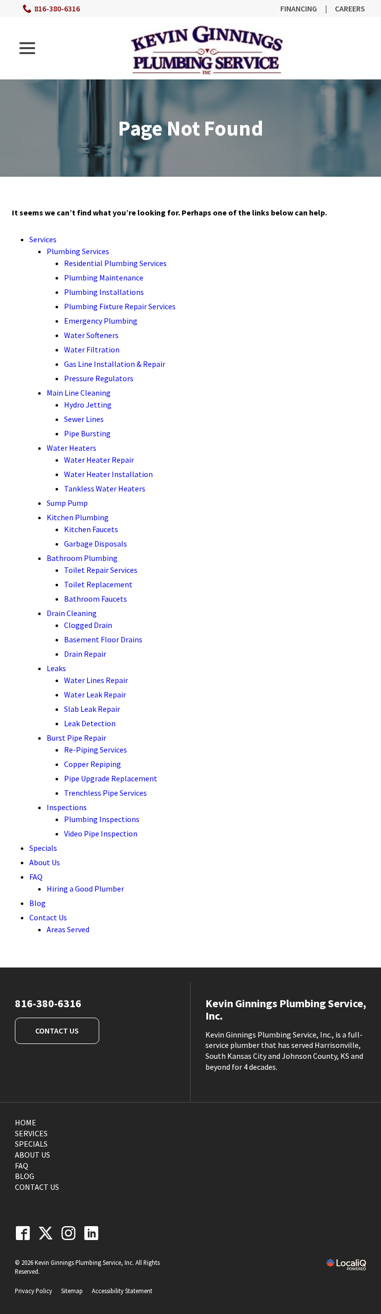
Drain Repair (85, 654)
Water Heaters (71, 448)
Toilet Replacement (98, 584)
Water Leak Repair (95, 694)
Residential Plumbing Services (115, 263)
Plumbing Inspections (101, 819)
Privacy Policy (33, 1291)
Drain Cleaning (72, 613)
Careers (350, 8)
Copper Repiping (92, 764)
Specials (43, 848)
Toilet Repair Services (100, 570)
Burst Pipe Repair (76, 738)
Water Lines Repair (96, 680)
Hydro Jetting (88, 405)
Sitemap (72, 1291)
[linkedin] (91, 1233)
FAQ (36, 877)
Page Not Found (190, 128)
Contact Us (48, 917)
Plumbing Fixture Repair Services (120, 306)
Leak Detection (90, 723)
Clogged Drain (88, 625)
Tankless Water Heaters (104, 488)
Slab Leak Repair (92, 709)
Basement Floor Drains (103, 639)
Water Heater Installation (108, 474)
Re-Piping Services (95, 750)
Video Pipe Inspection (100, 833)
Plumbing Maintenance (103, 277)
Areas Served (68, 929)
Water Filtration (92, 349)
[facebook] (22, 1233)
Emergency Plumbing (100, 321)
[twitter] (45, 1233)
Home (25, 1122)
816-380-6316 (57, 8)
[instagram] (68, 1233)
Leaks (56, 668)
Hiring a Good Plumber (85, 889)
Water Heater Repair (99, 460)
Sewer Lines (84, 419)
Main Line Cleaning (79, 393)
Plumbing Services (78, 251)
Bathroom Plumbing (82, 558)
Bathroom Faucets (95, 599)
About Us (44, 862)
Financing (298, 8)
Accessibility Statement (122, 1291)
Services (43, 239)
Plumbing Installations (104, 292)
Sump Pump (67, 503)
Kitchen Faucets (91, 529)
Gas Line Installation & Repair (114, 364)
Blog (37, 903)
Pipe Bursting (87, 433)
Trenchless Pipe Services (105, 793)
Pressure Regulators (98, 378)
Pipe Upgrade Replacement (110, 778)
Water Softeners (91, 335)
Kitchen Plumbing (78, 517)
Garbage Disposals (95, 544)
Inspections (67, 807)
